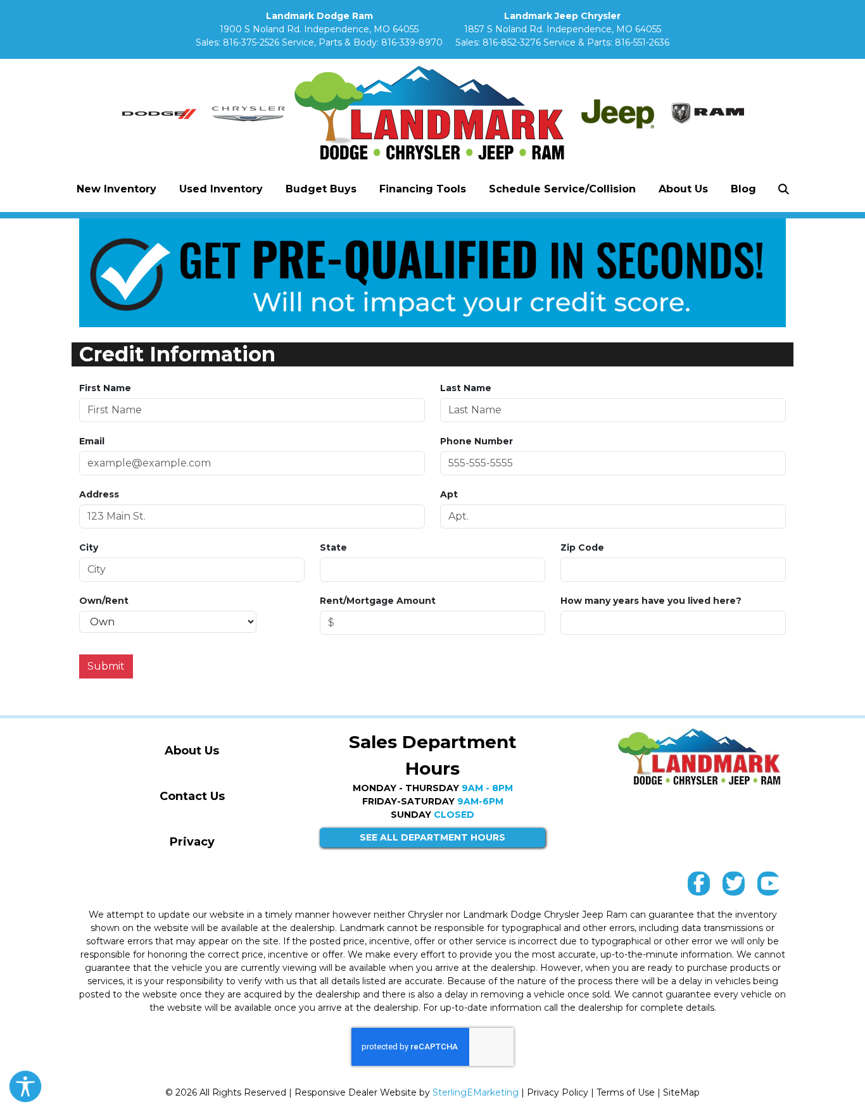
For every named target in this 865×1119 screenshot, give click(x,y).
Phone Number (476, 441)
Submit (106, 666)
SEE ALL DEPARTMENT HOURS (432, 837)
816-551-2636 (642, 42)
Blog (743, 189)
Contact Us (192, 796)
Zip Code (582, 547)
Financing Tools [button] (422, 189)
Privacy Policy (557, 1092)
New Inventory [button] (116, 189)
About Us (192, 751)
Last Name (465, 388)
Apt (449, 494)
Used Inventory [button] (221, 189)
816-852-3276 (512, 42)
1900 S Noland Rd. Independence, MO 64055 (319, 29)
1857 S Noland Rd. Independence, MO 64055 (562, 29)
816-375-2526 (251, 42)
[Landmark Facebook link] (699, 886)
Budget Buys (321, 189)
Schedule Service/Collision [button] (562, 189)
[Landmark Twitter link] (734, 886)
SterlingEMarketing (475, 1092)
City (88, 547)
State (333, 547)
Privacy (192, 842)
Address (99, 494)
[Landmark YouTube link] (768, 886)
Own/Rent (104, 600)
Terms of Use (626, 1092)
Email (91, 441)
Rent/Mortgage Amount (378, 600)
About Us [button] (683, 189)
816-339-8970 (412, 42)
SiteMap (681, 1092)
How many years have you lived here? (651, 600)
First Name (105, 388)
